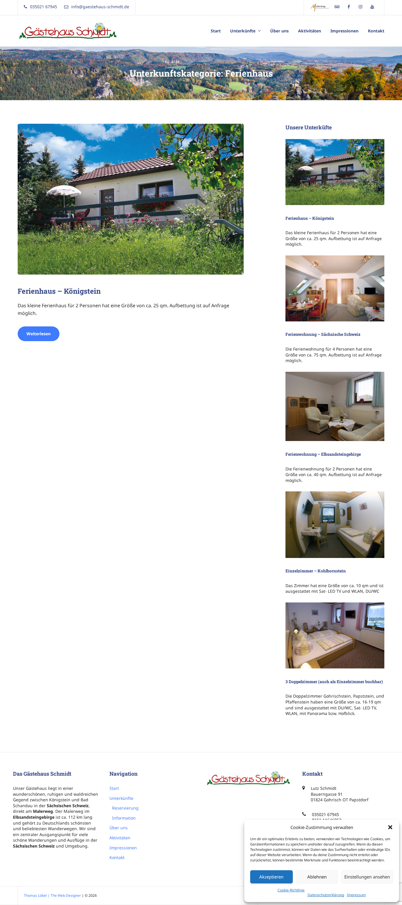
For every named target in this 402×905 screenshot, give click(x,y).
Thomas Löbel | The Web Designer (52, 895)
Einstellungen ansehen (367, 877)
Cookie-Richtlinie (291, 890)
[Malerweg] (320, 7)
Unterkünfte (242, 31)
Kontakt (376, 31)
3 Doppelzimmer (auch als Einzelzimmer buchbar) (334, 681)
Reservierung (125, 808)
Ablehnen (317, 877)
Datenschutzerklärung (326, 894)
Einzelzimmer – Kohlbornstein (315, 571)
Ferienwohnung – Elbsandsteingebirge (323, 454)
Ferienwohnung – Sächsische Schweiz (323, 334)
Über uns (279, 31)
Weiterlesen (42, 336)
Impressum (356, 894)
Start (216, 31)
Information (124, 818)
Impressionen (344, 31)
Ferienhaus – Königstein (59, 291)
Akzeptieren (271, 877)
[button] (390, 827)
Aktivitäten (309, 31)
